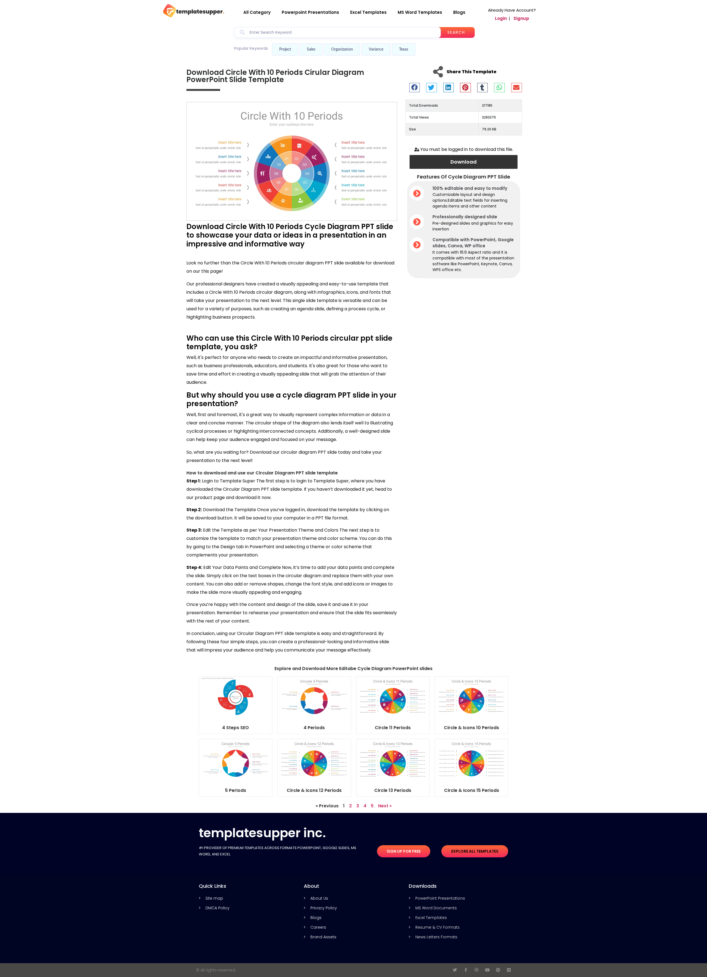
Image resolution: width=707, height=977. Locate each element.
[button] (414, 87)
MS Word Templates (420, 12)
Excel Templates (368, 12)
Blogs (459, 12)
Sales (311, 49)
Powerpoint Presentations (310, 12)
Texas (403, 49)
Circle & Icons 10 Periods (471, 727)
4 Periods (314, 727)
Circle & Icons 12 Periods (314, 790)
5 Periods (235, 790)
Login (501, 18)
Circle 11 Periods (393, 727)
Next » (385, 806)
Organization (342, 49)
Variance (376, 49)
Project (285, 49)
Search (456, 32)
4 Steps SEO (235, 727)
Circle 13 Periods (392, 790)
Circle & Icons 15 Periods (471, 790)
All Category (257, 12)
